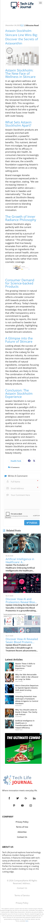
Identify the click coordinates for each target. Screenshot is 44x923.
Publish (33, 522)
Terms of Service (22, 895)
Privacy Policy (22, 903)
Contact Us (22, 888)
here (27, 921)
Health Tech (16, 461)
